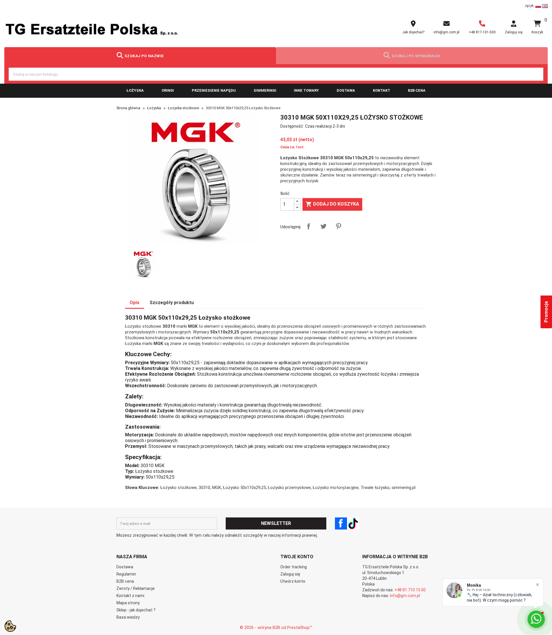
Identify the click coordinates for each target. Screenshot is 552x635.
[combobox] (276, 74)
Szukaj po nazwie (144, 55)
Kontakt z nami (130, 595)
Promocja (546, 312)
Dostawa (346, 90)
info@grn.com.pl (405, 595)
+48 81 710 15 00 (410, 590)
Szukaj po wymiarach (416, 55)
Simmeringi (265, 90)
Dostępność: (292, 126)
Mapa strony (128, 603)
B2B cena (416, 90)
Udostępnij (308, 226)
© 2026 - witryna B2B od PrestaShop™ (276, 627)
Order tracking (293, 567)
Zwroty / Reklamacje (135, 588)
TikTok (353, 523)
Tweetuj (323, 226)
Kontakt (381, 90)
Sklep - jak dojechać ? (136, 610)
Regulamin (126, 574)
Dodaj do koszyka (332, 204)
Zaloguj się (290, 574)
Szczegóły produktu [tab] (172, 302)
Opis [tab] (134, 302)
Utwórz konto (292, 581)
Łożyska (135, 90)
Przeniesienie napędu (214, 90)
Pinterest (338, 226)
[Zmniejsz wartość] (297, 207)
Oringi (168, 90)
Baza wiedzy (128, 617)
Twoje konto (296, 556)
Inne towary (306, 90)
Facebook (341, 523)
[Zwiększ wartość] (297, 201)
